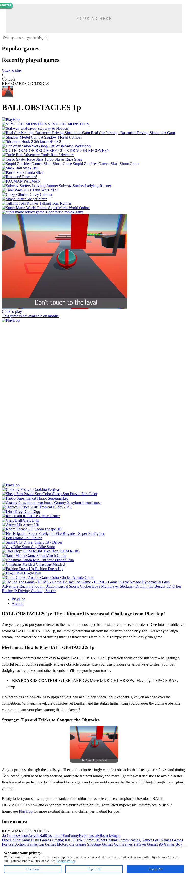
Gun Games (123, 844)
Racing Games (140, 840)
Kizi (68, 840)
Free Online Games (17, 840)
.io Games (10, 835)
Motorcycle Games (71, 844)
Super (116, 835)
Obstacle (105, 835)
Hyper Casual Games (112, 840)
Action (23, 835)
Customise (33, 869)
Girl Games (162, 840)
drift (59, 835)
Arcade (17, 603)
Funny (74, 835)
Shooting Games (100, 844)
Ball (42, 835)
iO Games (167, 844)
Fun (66, 835)
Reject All (94, 869)
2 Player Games (145, 844)
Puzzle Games (83, 840)
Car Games (47, 844)
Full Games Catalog (48, 840)
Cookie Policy (66, 861)
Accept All (155, 869)
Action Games (26, 844)
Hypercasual (88, 835)
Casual (51, 835)
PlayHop (18, 599)
